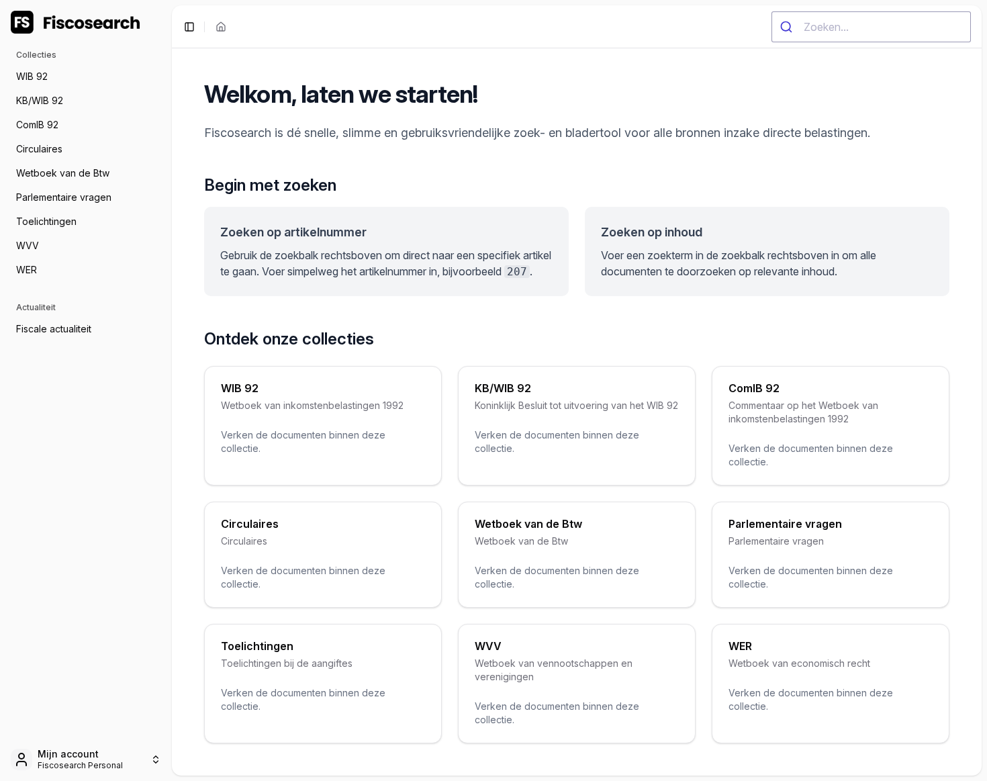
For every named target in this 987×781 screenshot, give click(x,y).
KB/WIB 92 (39, 100)
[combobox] (871, 26)
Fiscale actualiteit (53, 328)
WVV (27, 245)
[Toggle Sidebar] (172, 390)
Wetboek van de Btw (62, 173)
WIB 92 (32, 76)
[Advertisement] (86, 578)
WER (26, 269)
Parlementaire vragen (63, 197)
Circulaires (39, 148)
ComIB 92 (37, 124)
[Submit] (788, 27)
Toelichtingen (46, 221)
